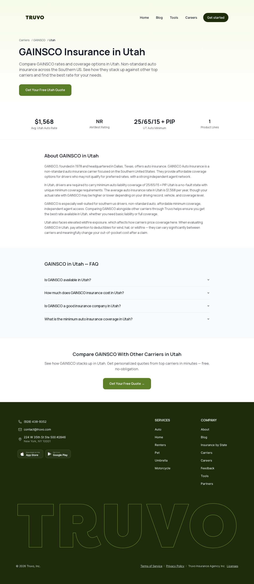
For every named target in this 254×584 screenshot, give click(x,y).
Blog (159, 17)
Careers (191, 17)
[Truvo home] (35, 17)
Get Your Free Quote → (127, 383)
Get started (215, 17)
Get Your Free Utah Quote (45, 90)
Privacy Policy (175, 566)
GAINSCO (39, 40)
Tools (174, 17)
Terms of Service (151, 566)
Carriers (24, 40)
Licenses (232, 566)
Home (144, 17)
